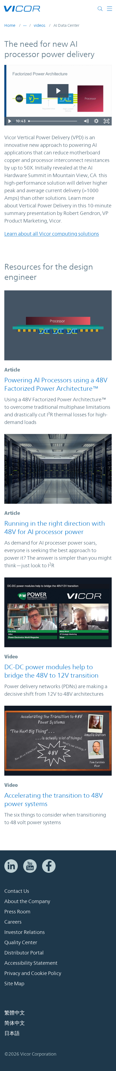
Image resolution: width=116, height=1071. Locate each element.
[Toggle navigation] (109, 8)
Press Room (17, 911)
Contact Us (16, 891)
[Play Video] (9, 121)
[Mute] (86, 121)
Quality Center (20, 942)
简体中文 (14, 1023)
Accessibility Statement (30, 963)
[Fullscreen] (106, 121)
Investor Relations (24, 932)
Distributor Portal (24, 953)
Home (9, 25)
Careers (13, 922)
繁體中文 (14, 1013)
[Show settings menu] (96, 121)
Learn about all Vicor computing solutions (51, 234)
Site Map (14, 983)
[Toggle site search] (101, 8)
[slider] (53, 121)
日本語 (12, 1033)
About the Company (27, 901)
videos (39, 25)
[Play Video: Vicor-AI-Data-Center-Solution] (58, 91)
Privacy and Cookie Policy (32, 973)
